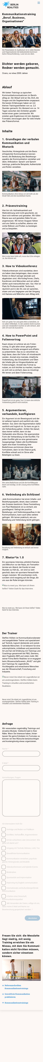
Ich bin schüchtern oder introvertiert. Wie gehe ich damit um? (21, 841)
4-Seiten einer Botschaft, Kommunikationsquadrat (14, 898)
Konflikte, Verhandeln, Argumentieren (21, 835)
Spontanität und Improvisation (19, 877)
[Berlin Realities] (10, 8)
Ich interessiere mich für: (12, 824)
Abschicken (32, 918)
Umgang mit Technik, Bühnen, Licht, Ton (23, 848)
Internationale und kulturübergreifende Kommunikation (20, 889)
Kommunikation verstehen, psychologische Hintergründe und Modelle (19, 860)
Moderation (11, 872)
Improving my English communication (22, 883)
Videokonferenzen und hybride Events (22, 867)
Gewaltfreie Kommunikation (18, 853)
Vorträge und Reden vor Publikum (20, 829)
